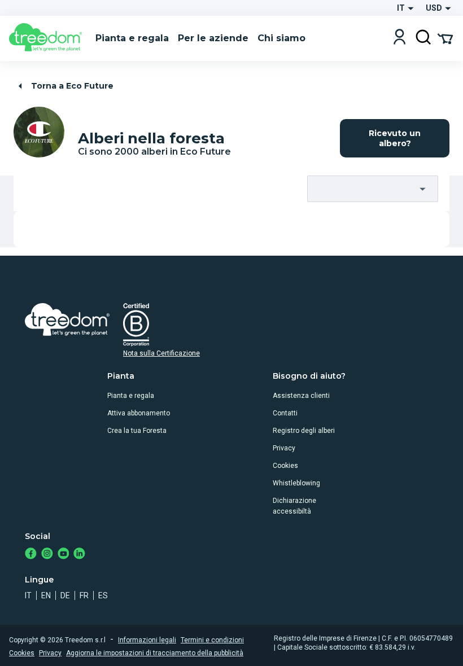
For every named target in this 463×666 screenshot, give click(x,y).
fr (84, 595)
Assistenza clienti (301, 396)
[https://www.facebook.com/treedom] (31, 554)
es (103, 595)
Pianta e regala (130, 396)
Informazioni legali (147, 640)
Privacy (284, 448)
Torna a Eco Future (72, 86)
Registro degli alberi (304, 431)
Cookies (285, 466)
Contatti (285, 413)
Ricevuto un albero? (395, 138)
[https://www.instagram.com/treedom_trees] (47, 554)
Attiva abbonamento (138, 413)
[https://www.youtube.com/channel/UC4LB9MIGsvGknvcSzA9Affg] (63, 554)
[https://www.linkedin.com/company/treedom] (79, 554)
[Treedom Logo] (47, 38)
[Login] (399, 38)
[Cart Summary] (445, 38)
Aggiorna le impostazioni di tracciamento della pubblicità (154, 653)
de (65, 595)
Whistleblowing (296, 483)
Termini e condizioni (212, 640)
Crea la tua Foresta (137, 431)
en (46, 595)
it (28, 595)
